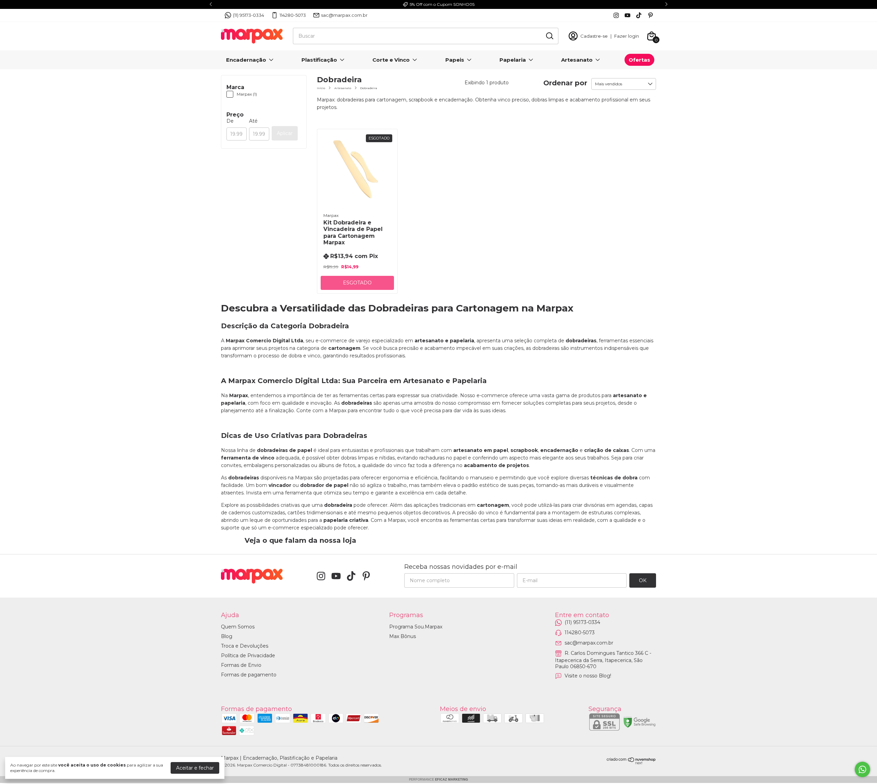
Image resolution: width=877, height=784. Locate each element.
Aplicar (285, 133)
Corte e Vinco (391, 60)
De (230, 121)
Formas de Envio (241, 665)
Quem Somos (238, 627)
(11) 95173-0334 (248, 15)
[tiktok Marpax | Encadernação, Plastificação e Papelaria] (638, 15)
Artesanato (577, 60)
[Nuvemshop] (631, 763)
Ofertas (639, 60)
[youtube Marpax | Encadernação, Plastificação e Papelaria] (627, 15)
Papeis (454, 60)
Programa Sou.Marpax (415, 627)
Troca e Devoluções (244, 646)
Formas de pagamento (248, 675)
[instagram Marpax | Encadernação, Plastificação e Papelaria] (616, 15)
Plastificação (319, 60)
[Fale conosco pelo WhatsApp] (862, 769)
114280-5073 (293, 15)
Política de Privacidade (248, 655)
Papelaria (512, 60)
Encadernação (246, 60)
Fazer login (626, 36)
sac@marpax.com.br (344, 15)
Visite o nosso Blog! (588, 676)
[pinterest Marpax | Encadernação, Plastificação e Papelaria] (650, 15)
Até (253, 121)
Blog (226, 636)
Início (321, 88)
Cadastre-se (594, 36)
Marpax (330, 215)
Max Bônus (402, 636)
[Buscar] (549, 35)
